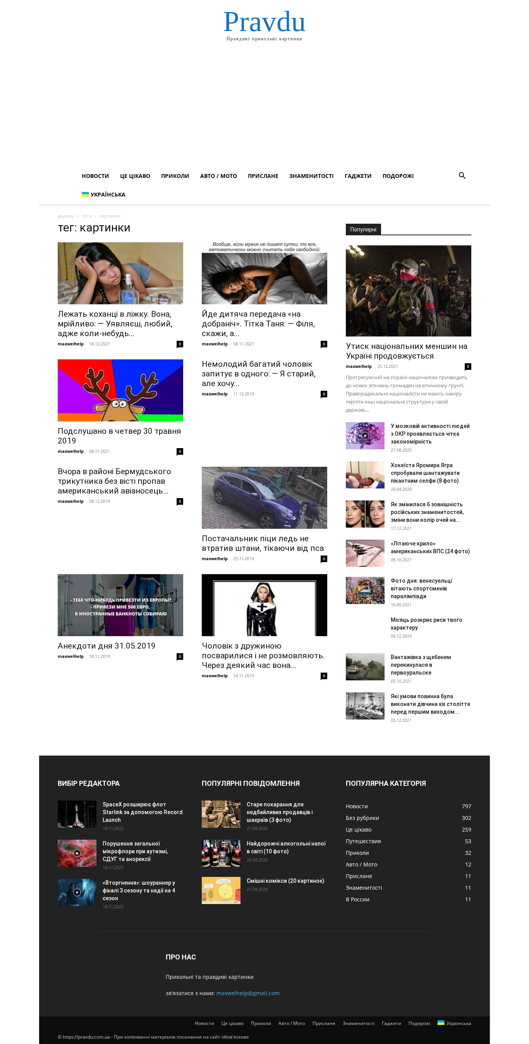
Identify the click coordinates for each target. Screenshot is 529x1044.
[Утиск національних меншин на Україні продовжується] (408, 290)
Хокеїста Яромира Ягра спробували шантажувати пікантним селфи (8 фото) (425, 473)
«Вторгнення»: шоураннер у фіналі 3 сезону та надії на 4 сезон (139, 890)
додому (66, 215)
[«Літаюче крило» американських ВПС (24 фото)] (365, 553)
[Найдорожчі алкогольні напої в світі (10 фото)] (221, 853)
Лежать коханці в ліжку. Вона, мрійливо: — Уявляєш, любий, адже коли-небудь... (115, 323)
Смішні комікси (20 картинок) (286, 881)
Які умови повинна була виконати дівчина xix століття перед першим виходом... (430, 704)
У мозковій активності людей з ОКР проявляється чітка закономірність (430, 434)
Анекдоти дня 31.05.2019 (107, 646)
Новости (95, 175)
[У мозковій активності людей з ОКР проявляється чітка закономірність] (365, 435)
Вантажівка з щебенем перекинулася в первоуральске (421, 665)
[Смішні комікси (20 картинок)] (221, 890)
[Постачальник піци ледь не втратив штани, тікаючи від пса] (264, 498)
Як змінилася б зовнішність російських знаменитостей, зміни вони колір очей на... (427, 512)
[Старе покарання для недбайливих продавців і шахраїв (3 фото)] (221, 814)
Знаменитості (311, 175)
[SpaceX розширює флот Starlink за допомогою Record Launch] (77, 814)
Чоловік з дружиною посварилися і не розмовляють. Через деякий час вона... (263, 655)
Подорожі (398, 175)
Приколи (175, 175)
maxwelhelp (71, 344)
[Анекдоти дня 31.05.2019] (120, 605)
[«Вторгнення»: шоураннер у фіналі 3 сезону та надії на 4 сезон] (77, 892)
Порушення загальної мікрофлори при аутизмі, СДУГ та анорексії (135, 851)
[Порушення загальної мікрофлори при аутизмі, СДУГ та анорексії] (77, 853)
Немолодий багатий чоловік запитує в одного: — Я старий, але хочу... (259, 373)
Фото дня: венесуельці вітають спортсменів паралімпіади (421, 588)
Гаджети (358, 175)
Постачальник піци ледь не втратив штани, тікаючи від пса (263, 543)
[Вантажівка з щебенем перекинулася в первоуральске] (365, 666)
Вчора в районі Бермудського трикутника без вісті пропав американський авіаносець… (114, 481)
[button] (462, 176)
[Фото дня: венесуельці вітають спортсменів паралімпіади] (365, 590)
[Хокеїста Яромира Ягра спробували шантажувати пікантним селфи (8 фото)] (365, 474)
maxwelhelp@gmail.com (248, 993)
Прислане (263, 175)
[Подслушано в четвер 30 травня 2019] (120, 390)
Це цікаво (135, 175)
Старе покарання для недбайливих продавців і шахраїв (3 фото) (280, 812)
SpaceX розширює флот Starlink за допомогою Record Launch (143, 812)
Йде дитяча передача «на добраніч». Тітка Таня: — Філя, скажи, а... (258, 323)
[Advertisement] (264, 108)
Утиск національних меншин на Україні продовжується (406, 351)
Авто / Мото (218, 175)
